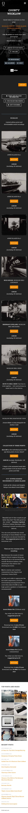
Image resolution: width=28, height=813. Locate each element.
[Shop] (20, 709)
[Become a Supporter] (7, 734)
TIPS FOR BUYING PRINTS (15, 101)
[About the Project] (20, 696)
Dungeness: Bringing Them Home (11, 756)
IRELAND (15, 51)
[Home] (3, 4)
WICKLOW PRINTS (8, 26)
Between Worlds (6, 785)
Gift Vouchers (15, 105)
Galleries (10, 63)
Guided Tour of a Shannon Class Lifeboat (13, 761)
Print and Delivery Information (15, 96)
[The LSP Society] (20, 734)
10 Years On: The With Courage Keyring (13, 750)
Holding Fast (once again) (9, 804)
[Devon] (20, 721)
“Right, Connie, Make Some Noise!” (11, 791)
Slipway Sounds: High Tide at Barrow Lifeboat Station (12, 797)
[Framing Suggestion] (7, 721)
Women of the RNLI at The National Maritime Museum (12, 779)
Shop (21, 63)
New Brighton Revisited (8, 767)
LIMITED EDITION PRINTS (15, 48)
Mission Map (14, 59)
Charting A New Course (8, 772)
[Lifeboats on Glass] (7, 709)
